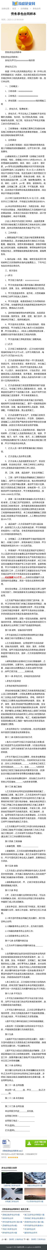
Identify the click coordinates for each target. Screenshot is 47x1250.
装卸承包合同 (7, 1218)
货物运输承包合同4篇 (11, 1215)
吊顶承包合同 (29, 1229)
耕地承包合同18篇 (9, 1233)
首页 (14, 9)
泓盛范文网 (20, 1247)
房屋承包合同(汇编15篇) (34, 1222)
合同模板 (24, 9)
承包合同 (36, 9)
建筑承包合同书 (30, 1233)
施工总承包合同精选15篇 (34, 1215)
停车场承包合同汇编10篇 (12, 1222)
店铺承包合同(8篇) (9, 1225)
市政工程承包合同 (9, 1229)
